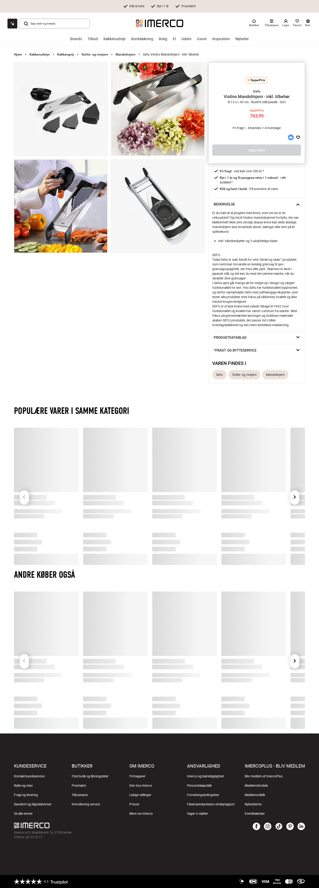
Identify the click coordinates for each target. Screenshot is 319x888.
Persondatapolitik (199, 785)
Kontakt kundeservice (29, 776)
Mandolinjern (125, 54)
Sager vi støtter (197, 813)
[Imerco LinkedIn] (301, 827)
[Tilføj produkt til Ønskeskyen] (290, 137)
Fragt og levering (26, 795)
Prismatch (79, 785)
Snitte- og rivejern (95, 54)
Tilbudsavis (80, 795)
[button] (256, 91)
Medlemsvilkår (255, 795)
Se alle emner (23, 813)
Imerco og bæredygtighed (205, 776)
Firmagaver (137, 776)
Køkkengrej (65, 54)
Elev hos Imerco (140, 785)
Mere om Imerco (141, 813)
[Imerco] (159, 23)
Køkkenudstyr (114, 38)
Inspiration (221, 38)
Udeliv (186, 38)
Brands (76, 38)
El (174, 38)
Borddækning (142, 38)
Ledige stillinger (140, 795)
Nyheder (242, 38)
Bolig (163, 38)
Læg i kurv (256, 150)
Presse (134, 804)
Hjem (18, 54)
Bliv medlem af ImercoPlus (264, 776)
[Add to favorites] (298, 137)
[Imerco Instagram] (267, 827)
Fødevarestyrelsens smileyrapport (211, 804)
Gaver (202, 38)
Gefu (219, 375)
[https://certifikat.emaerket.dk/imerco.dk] (301, 881)
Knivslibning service (86, 804)
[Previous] (24, 489)
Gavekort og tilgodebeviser (33, 804)
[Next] (294, 489)
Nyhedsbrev (253, 804)
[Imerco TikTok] (279, 827)
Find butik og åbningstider (90, 776)
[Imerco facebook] (256, 827)
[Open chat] (12, 23)
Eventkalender (255, 813)
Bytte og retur (23, 785)
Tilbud (93, 38)
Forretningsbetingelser (203, 795)
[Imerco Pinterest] (290, 827)
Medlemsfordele (256, 785)
